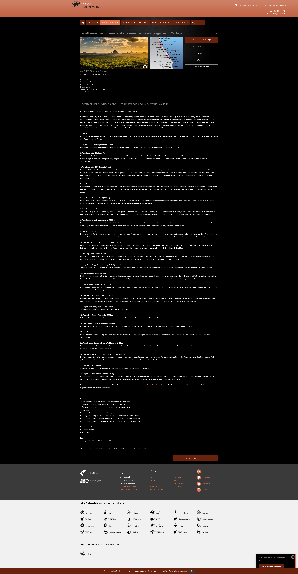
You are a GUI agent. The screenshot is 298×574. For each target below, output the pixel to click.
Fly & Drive (197, 23)
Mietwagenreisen (110, 23)
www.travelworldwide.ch (128, 489)
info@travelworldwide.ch (128, 486)
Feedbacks (273, 5)
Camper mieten (181, 23)
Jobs (175, 480)
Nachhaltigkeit (178, 486)
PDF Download (201, 54)
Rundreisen (92, 23)
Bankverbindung (179, 483)
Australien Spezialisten (156, 385)
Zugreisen (144, 23)
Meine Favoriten (244, 5)
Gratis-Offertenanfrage (201, 40)
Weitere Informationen (178, 571)
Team (255, 5)
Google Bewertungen (157, 489)
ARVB (175, 471)
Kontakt (283, 5)
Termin (152, 480)
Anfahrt (152, 483)
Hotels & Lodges (160, 23)
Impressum (177, 477)
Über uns (263, 5)
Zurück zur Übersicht (210, 34)
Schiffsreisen (128, 23)
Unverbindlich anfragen (271, 566)
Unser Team (154, 486)
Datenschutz (177, 474)
